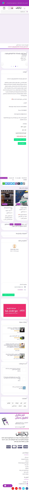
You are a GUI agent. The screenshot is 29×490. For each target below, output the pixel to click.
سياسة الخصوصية (24, 459)
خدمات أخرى (18, 45)
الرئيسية (26, 45)
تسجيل (11, 224)
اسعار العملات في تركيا (23, 470)
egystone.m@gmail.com (19, 287)
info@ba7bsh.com (22, 484)
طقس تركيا (26, 472)
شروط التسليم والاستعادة (23, 463)
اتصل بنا (26, 466)
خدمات (23, 45)
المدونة (26, 468)
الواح (21, 403)
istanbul (24, 482)
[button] (17, 66)
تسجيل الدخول (18, 224)
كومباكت (16, 403)
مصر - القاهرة (23, 58)
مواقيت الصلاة (25, 474)
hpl (12, 403)
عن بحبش (26, 457)
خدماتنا (26, 461)
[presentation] (27, 64)
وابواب (25, 406)
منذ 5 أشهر (23, 212)
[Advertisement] (14, 28)
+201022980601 (22, 143)
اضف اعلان (9, 486)
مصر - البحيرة (8, 210)
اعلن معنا (26, 465)
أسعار (25, 403)
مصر (10, 8)
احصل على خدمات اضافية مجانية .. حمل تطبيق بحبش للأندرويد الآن (17, 3)
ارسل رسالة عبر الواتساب (20, 139)
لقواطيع (8, 403)
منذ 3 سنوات (23, 60)
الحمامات (20, 406)
